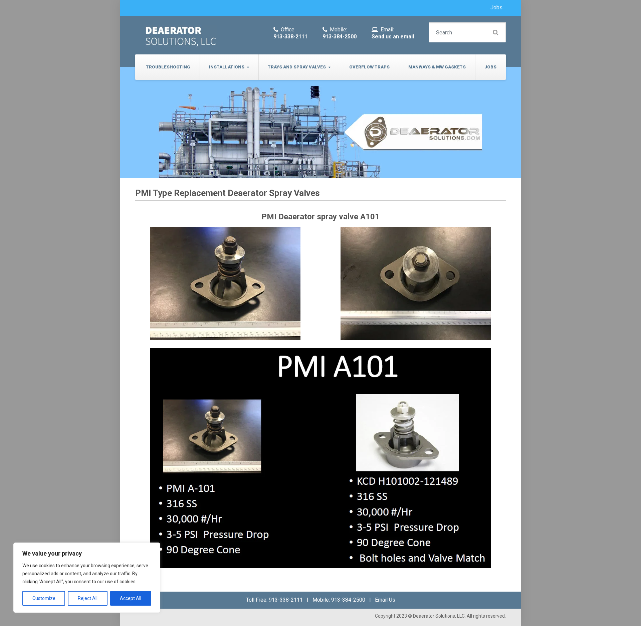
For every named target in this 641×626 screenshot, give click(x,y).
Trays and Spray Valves (297, 66)
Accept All (130, 598)
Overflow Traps (369, 66)
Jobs (496, 7)
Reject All (87, 598)
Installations (226, 66)
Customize (43, 598)
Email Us (385, 600)
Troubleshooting (168, 66)
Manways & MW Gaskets (437, 66)
